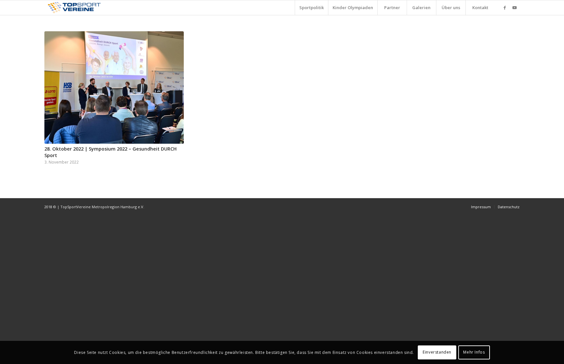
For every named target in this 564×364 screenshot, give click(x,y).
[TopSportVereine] (74, 7)
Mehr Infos (474, 352)
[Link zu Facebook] (505, 7)
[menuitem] (311, 7)
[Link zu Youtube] (515, 7)
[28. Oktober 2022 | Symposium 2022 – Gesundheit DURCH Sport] (114, 87)
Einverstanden (437, 352)
